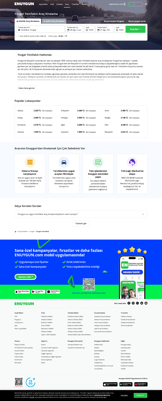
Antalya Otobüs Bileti (75, 331)
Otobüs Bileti (73, 313)
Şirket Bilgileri (99, 351)
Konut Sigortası (46, 360)
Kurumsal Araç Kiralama (102, 331)
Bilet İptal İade (126, 360)
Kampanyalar (126, 348)
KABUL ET (140, 395)
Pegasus (18, 319)
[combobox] (42, 30)
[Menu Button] (135, 4)
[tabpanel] (81, 32)
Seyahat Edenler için (75, 345)
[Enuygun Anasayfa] (24, 4)
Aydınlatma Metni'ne (102, 395)
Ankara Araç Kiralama (102, 319)
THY (16, 316)
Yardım (123, 351)
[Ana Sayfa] (15, 231)
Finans (17, 341)
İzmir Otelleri (45, 325)
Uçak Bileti (19, 313)
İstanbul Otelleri (47, 316)
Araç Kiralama (23, 231)
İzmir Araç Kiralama (101, 322)
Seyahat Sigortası (47, 351)
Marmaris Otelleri (47, 328)
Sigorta (44, 341)
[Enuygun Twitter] (137, 303)
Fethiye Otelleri (46, 331)
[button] (89, 29)
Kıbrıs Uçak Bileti (20, 328)
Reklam (97, 354)
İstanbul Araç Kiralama (102, 316)
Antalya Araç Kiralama (102, 325)
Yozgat (31, 231)
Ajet (16, 325)
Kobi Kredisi (19, 357)
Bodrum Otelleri (46, 322)
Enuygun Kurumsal (75, 341)
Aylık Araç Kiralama (101, 328)
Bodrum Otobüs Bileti (75, 325)
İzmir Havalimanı (127, 325)
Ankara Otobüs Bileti (75, 319)
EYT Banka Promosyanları (24, 348)
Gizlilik (123, 369)
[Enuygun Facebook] (128, 303)
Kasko (43, 345)
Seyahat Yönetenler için (76, 348)
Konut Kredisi (19, 351)
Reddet (32, 397)
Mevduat (18, 363)
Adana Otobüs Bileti (75, 328)
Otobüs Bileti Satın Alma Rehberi (79, 335)
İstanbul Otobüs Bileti (75, 316)
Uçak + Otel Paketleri (48, 335)
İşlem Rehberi (126, 354)
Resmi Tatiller (125, 357)
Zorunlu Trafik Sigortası (49, 348)
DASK (43, 363)
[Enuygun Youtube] (146, 303)
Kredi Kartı (18, 360)
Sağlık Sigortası (46, 354)
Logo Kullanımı (99, 360)
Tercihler (124, 395)
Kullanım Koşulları (127, 366)
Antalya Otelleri (46, 319)
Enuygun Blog (126, 345)
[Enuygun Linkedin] (141, 303)
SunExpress (19, 322)
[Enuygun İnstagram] (133, 303)
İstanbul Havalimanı (128, 319)
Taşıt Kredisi (19, 354)
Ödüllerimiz (98, 363)
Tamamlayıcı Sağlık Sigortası (51, 357)
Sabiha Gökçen (126, 316)
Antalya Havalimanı (128, 322)
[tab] (28, 21)
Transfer (124, 313)
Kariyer (97, 357)
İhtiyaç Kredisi (20, 345)
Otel (43, 313)
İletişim (96, 348)
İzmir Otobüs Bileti (74, 322)
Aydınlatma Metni (127, 363)
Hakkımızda (98, 345)
